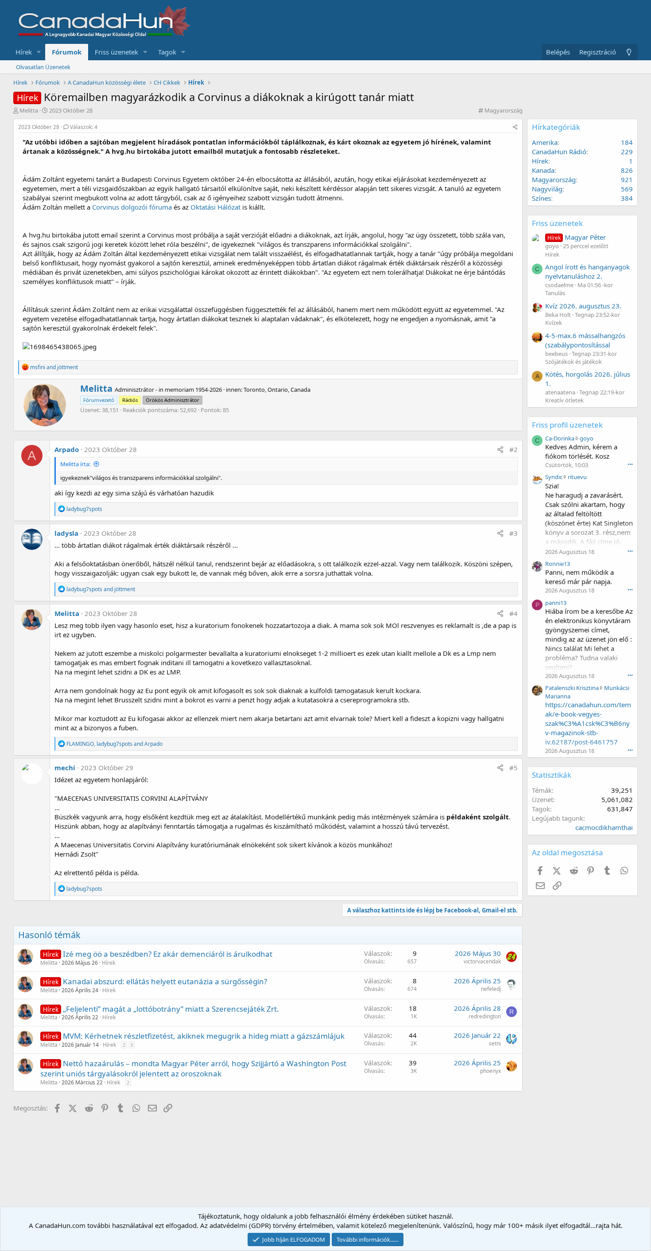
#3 (513, 533)
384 (627, 198)
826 (627, 170)
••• (630, 464)
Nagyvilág (547, 188)
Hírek (24, 51)
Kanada (543, 170)
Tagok (167, 51)
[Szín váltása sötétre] (629, 52)
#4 (513, 613)
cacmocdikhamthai (604, 827)
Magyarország (503, 110)
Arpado (66, 449)
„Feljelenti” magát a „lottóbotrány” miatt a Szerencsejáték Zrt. (171, 1009)
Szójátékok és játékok (573, 362)
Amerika (545, 142)
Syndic (553, 477)
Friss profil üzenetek (567, 425)
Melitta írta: (75, 464)
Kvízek (553, 323)
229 (627, 151)
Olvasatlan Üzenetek (43, 67)
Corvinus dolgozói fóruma (132, 207)
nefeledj (491, 989)
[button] (39, 52)
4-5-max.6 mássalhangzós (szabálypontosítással (585, 340)
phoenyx (490, 1071)
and (54, 367)
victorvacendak (482, 961)
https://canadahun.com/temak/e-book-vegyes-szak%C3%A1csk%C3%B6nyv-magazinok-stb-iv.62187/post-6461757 (588, 723)
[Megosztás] (515, 127)
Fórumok (66, 51)
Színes (541, 198)
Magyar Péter (576, 237)
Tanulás (555, 293)
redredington (485, 1016)
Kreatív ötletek (564, 400)
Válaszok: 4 (83, 127)
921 (627, 179)
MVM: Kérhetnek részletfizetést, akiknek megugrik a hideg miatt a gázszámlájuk (204, 1036)
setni (495, 1043)
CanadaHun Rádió (559, 151)
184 (627, 142)
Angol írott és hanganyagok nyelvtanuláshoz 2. (587, 271)
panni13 (555, 603)
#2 (513, 449)
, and (114, 744)
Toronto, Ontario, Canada (277, 390)
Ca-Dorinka (559, 438)
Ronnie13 (557, 564)
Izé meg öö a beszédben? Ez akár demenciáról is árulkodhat (167, 954)
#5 (513, 767)
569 (627, 188)
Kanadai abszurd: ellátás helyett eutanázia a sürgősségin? (165, 981)
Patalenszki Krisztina (572, 688)
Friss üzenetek (116, 51)
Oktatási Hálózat (215, 207)
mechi (64, 767)
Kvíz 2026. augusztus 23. (583, 305)
